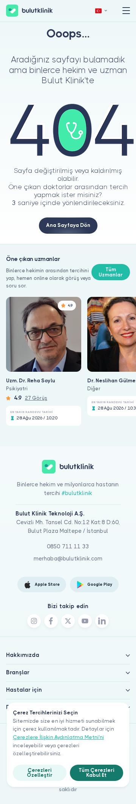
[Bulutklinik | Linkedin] (102, 621)
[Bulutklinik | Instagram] (34, 621)
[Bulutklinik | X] (68, 621)
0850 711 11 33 (68, 546)
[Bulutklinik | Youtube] (85, 621)
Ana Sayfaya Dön (68, 225)
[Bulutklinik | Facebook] (51, 621)
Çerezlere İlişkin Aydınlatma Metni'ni (58, 737)
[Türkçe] (101, 11)
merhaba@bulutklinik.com (68, 559)
